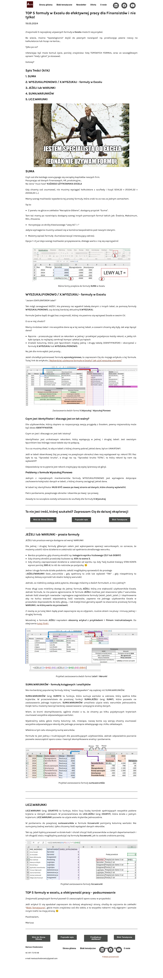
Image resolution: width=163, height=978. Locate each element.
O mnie (103, 5)
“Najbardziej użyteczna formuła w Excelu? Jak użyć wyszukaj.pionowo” (85, 360)
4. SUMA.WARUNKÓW (39, 93)
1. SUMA (30, 76)
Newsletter (81, 5)
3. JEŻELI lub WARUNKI (40, 88)
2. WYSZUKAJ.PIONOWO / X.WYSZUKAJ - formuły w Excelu (63, 82)
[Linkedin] (116, 6)
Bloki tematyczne (64, 5)
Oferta (93, 5)
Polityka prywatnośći (110, 957)
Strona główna (45, 5)
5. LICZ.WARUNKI (36, 99)
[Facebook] (124, 6)
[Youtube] (133, 6)
